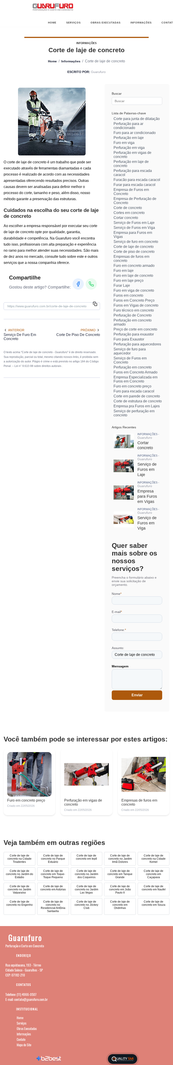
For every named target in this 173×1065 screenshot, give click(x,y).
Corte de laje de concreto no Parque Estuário (53, 858)
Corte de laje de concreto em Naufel (154, 888)
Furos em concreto (128, 295)
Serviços (73, 22)
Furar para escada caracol (134, 185)
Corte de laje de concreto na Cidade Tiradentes (19, 858)
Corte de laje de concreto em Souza (153, 903)
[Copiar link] (95, 304)
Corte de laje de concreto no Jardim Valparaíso (19, 889)
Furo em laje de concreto (133, 275)
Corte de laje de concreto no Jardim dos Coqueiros (86, 874)
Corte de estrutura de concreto (138, 401)
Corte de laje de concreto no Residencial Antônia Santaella (53, 906)
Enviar (137, 695)
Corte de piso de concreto (134, 251)
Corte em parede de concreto (137, 396)
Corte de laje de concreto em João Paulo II (120, 889)
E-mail (117, 612)
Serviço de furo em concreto (136, 242)
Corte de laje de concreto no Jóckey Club (86, 905)
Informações (141, 22)
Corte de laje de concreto (134, 247)
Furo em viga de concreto (134, 290)
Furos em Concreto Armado (135, 372)
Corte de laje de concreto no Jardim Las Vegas (86, 889)
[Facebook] (78, 284)
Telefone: (119, 630)
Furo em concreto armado (134, 265)
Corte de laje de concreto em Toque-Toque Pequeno (53, 874)
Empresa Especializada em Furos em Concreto (135, 379)
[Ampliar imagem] (52, 121)
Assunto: (118, 648)
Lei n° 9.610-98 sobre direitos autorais (38, 366)
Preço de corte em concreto (135, 329)
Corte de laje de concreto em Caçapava (153, 874)
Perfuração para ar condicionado (128, 126)
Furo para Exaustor (129, 339)
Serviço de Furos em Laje (134, 223)
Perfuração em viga (129, 148)
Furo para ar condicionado (135, 133)
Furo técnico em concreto (134, 310)
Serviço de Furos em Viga (134, 228)
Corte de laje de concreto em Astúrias (53, 888)
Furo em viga (124, 143)
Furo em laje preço (128, 280)
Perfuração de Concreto (133, 315)
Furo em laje (124, 270)
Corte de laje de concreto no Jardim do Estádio (19, 874)
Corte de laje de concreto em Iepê (86, 857)
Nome (116, 594)
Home (52, 22)
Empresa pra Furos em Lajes (137, 406)
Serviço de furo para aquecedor (130, 351)
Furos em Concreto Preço (134, 300)
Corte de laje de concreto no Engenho (19, 903)
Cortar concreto (126, 218)
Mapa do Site (24, 1044)
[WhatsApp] (91, 284)
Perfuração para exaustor (134, 334)
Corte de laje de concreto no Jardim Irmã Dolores (120, 858)
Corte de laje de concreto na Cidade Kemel (153, 858)
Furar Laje (122, 285)
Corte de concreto (128, 208)
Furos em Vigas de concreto (136, 305)
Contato (21, 1039)
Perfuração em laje (129, 138)
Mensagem (120, 666)
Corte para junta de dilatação (137, 119)
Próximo (88, 330)
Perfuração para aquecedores (137, 344)
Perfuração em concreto (133, 367)
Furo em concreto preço (132, 386)
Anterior (16, 330)
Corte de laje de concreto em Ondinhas (120, 905)
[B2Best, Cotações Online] (49, 1059)
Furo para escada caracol (134, 391)
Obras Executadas (106, 22)
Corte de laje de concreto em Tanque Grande (119, 874)
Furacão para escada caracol (137, 180)
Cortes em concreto (129, 213)
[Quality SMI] (122, 1059)
